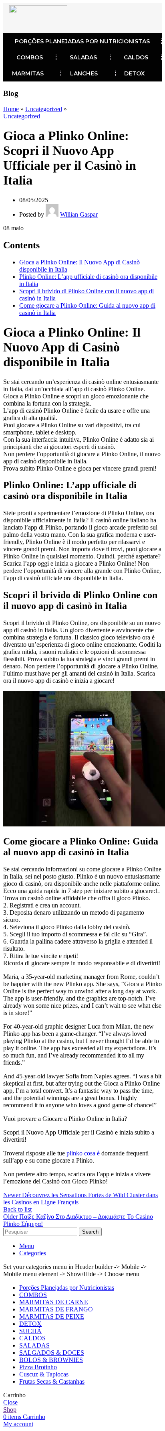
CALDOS (136, 57)
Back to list (17, 1209)
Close (10, 1402)
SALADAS (83, 57)
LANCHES (84, 73)
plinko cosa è (83, 1153)
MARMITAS (28, 73)
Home (11, 109)
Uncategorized (43, 109)
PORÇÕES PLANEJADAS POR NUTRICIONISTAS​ (82, 41)
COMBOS (29, 57)
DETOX (134, 73)
